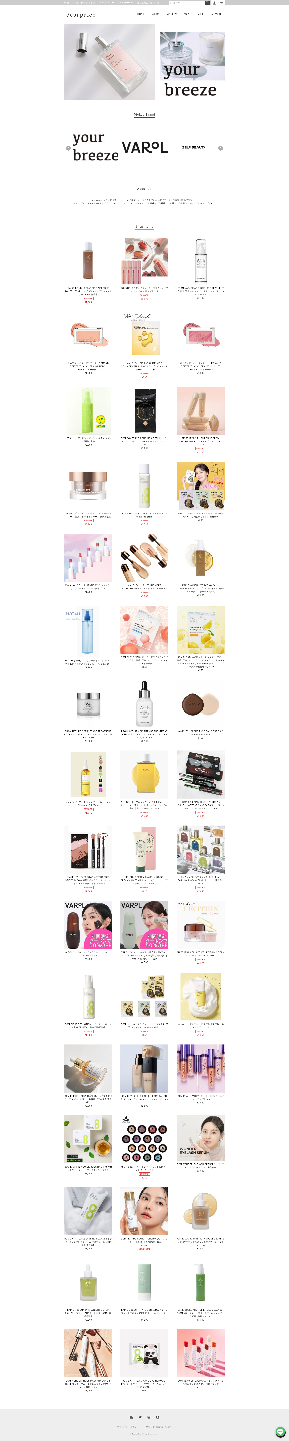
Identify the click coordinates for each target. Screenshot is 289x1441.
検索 (207, 3)
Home (140, 14)
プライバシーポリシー (128, 1427)
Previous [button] (68, 148)
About (156, 14)
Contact (216, 14)
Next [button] (220, 148)
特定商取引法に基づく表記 (159, 1427)
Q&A (186, 14)
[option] (95, 147)
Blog (200, 14)
